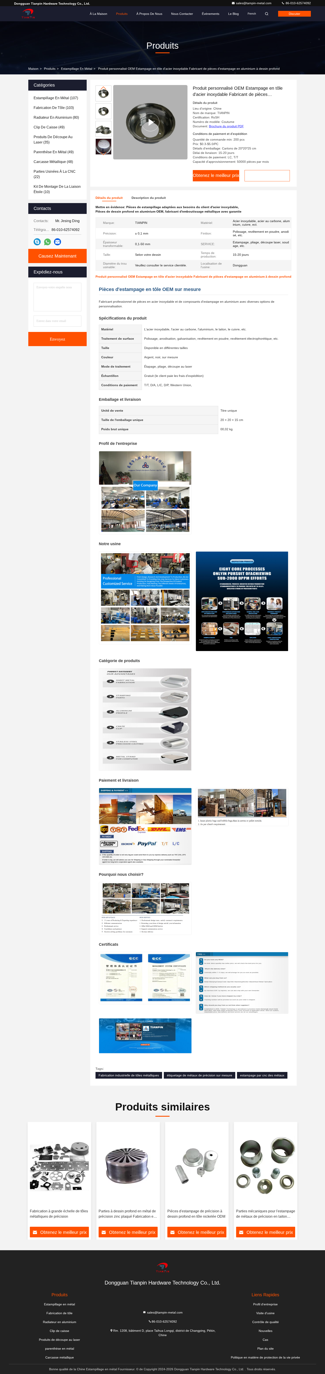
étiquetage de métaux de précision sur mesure (199, 1075)
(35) (53, 139)
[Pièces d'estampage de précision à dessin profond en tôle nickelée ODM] (196, 1165)
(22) (55, 174)
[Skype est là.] (37, 242)
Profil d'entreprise (265, 1304)
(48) (53, 162)
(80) (56, 117)
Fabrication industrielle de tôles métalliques (129, 1075)
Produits (122, 14)
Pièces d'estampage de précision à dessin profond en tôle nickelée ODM (196, 1213)
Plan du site (265, 1348)
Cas (265, 1339)
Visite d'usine (265, 1313)
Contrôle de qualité (265, 1322)
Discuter (294, 14)
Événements (210, 14)
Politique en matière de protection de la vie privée (265, 1357)
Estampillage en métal (76, 68)
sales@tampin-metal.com (254, 3)
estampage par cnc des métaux (262, 1075)
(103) (54, 108)
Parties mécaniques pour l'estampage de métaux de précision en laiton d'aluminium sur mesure (265, 1214)
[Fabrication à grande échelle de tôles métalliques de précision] (59, 1165)
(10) (57, 189)
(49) (49, 127)
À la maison (98, 14)
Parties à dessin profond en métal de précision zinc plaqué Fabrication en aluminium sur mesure (127, 1214)
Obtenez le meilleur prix (216, 175)
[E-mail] (57, 242)
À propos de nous (149, 14)
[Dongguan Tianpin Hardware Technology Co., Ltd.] (28, 13)
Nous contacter (182, 14)
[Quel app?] (47, 241)
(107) (56, 98)
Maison (33, 68)
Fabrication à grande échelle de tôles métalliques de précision (59, 1213)
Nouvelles (265, 1331)
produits (49, 68)
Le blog (233, 14)
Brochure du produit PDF (226, 126)
